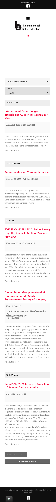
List (12, 92)
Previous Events (14, 454)
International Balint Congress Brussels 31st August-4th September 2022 (26, 115)
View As (10, 89)
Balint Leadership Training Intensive (27, 172)
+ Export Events (27, 461)
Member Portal (28, 3)
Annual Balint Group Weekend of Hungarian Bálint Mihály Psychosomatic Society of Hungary (25, 296)
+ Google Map (12, 318)
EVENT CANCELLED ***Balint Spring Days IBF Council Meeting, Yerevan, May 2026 (27, 233)
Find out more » (12, 150)
